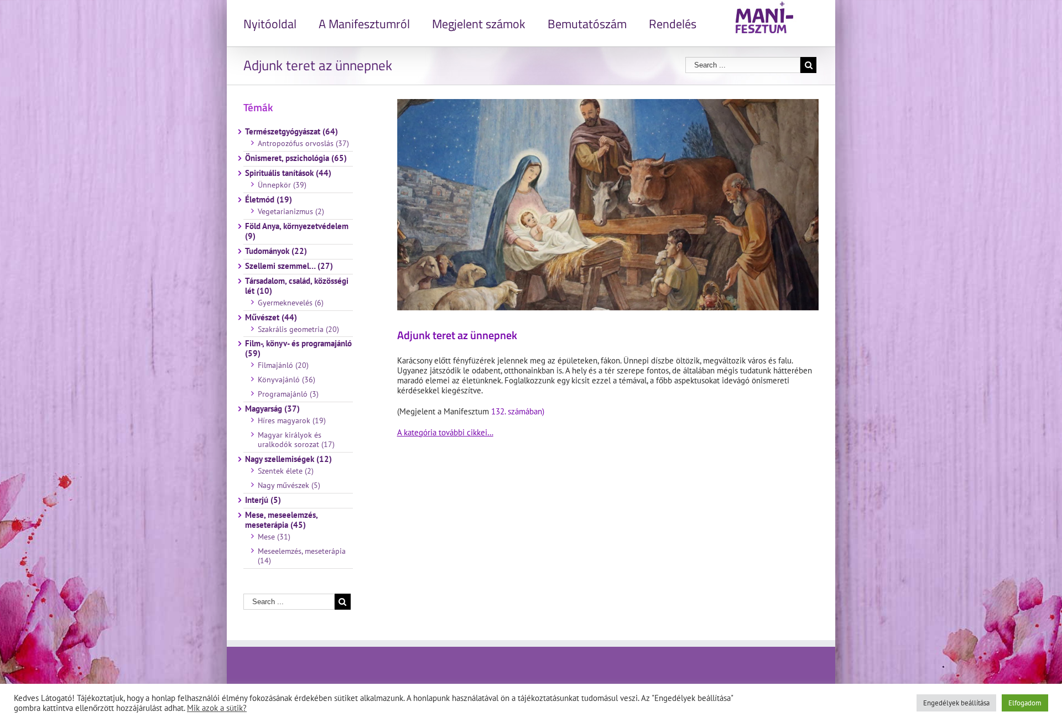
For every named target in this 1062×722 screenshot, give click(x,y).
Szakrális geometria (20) (298, 329)
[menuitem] (281, 23)
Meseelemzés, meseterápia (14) (302, 556)
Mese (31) (274, 537)
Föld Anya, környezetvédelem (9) (296, 231)
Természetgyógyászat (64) (291, 132)
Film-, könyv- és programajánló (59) (298, 349)
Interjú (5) (263, 500)
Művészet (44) (271, 318)
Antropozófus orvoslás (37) (303, 143)
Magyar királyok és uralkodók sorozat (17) (296, 440)
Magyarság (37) (272, 409)
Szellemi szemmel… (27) (289, 266)
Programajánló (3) (288, 394)
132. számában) (517, 411)
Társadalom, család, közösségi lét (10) (296, 286)
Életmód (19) (268, 200)
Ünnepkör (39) (282, 185)
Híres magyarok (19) (292, 420)
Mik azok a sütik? (217, 708)
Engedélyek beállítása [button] (956, 703)
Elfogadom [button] (1025, 703)
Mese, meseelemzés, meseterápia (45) (281, 520)
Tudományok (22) (276, 251)
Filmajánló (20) (283, 365)
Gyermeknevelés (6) (291, 303)
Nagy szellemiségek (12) (288, 459)
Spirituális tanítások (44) (288, 173)
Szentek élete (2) (286, 471)
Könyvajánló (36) (286, 380)
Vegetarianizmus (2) (291, 211)
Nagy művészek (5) (289, 485)
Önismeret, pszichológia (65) (296, 158)
